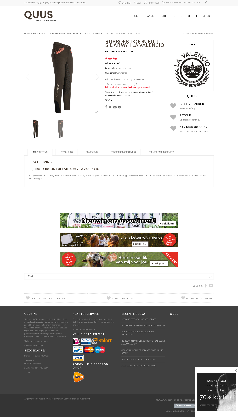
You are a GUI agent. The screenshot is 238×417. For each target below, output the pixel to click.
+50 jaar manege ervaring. (200, 298)
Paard (150, 16)
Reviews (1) (92, 152)
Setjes (178, 16)
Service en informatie (161, 152)
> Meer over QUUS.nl (33, 345)
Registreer (153, 3)
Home (136, 16)
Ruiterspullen (41, 33)
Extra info (67, 152)
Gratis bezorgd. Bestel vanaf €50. (49, 298)
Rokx (183, 411)
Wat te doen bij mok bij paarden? (138, 359)
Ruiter (164, 16)
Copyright (85, 399)
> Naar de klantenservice (84, 329)
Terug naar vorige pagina (199, 33)
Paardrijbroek (81, 33)
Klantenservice (66, 2)
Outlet (192, 16)
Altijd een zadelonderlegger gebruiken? (143, 325)
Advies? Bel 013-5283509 (36, 2)
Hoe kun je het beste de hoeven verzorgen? (137, 333)
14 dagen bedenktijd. (122, 298)
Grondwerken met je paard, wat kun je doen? (142, 351)
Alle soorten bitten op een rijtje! (138, 366)
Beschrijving (40, 152)
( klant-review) (112, 63)
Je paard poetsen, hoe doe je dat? (138, 319)
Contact (54, 2)
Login (139, 3)
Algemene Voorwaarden (36, 399)
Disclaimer (54, 399)
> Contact (28, 372)
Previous (27, 77)
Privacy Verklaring (70, 399)
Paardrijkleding (61, 33)
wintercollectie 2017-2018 (117, 95)
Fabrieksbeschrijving (123, 152)
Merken (208, 16)
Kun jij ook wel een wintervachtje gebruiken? (132, 92)
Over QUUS (80, 2)
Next (97, 77)
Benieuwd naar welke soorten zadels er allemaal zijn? (143, 342)
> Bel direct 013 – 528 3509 (36, 368)
